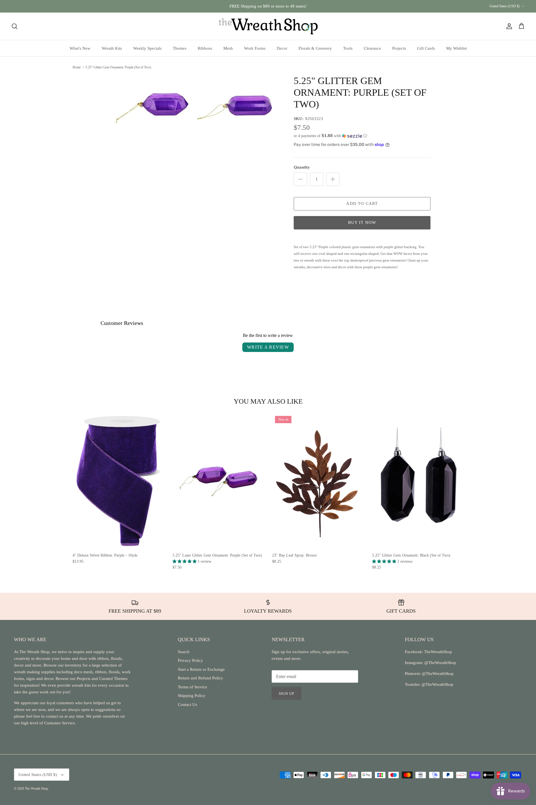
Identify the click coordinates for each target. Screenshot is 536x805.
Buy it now (362, 222)
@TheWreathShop (437, 673)
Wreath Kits (112, 48)
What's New (80, 48)
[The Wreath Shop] (268, 26)
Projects (399, 48)
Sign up (286, 693)
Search (184, 652)
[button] (330, 135)
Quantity (302, 167)
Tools (348, 48)
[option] (193, 105)
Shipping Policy (191, 695)
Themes (179, 48)
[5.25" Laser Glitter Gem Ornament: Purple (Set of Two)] (218, 481)
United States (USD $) (504, 6)
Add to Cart (362, 203)
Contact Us (187, 704)
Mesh (228, 48)
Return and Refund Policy (200, 678)
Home (77, 67)
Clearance (372, 48)
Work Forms (254, 48)
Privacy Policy (190, 660)
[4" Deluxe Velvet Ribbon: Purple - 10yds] (118, 481)
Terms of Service (192, 687)
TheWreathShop (438, 652)
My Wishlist (456, 48)
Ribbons (205, 48)
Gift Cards (426, 48)
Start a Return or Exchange (201, 669)
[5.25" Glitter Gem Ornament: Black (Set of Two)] (418, 481)
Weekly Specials (147, 48)
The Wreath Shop (36, 788)
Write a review (268, 347)
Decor (282, 48)
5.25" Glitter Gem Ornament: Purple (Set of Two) (118, 67)
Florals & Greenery (315, 48)
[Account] (508, 26)
